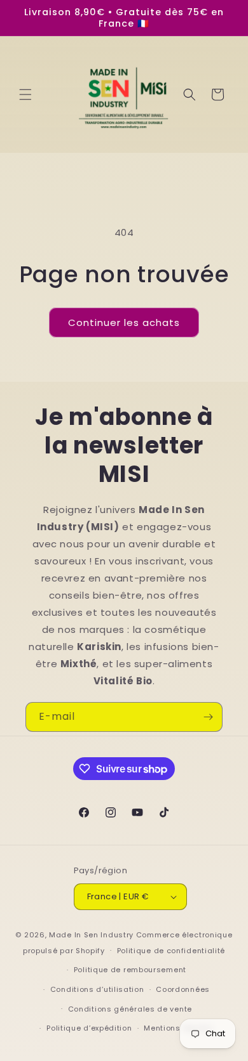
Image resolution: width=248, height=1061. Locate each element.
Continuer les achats (124, 322)
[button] (25, 94)
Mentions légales (178, 1028)
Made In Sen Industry (91, 935)
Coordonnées (183, 989)
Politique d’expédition (89, 1028)
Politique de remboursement (130, 970)
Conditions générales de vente (130, 1009)
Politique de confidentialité (171, 951)
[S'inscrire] (208, 717)
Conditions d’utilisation (97, 989)
